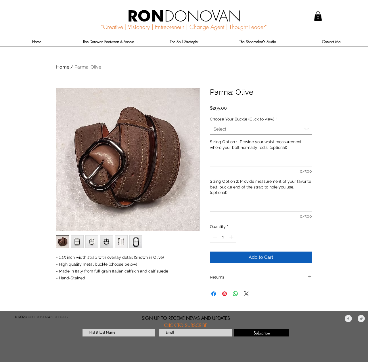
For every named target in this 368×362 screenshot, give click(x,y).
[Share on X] (246, 293)
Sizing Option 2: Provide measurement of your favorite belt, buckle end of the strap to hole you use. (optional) (260, 187)
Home (62, 67)
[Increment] (231, 237)
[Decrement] (214, 237)
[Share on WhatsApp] (235, 293)
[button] (318, 16)
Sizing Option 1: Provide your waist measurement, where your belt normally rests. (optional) (256, 144)
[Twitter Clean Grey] (361, 318)
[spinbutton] (223, 237)
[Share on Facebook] (213, 293)
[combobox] (261, 129)
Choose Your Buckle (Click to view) (243, 119)
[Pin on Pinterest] (224, 293)
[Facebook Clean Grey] (348, 318)
